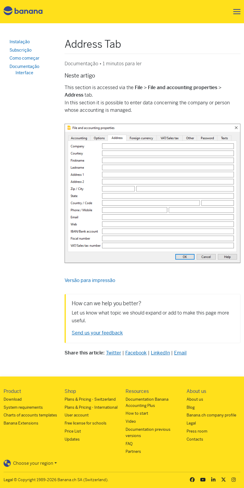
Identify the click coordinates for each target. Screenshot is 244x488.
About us (195, 399)
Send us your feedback (97, 333)
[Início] (23, 12)
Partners (133, 451)
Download (13, 399)
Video (131, 421)
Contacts (195, 439)
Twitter (113, 353)
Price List (73, 431)
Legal (191, 423)
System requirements (23, 407)
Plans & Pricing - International (91, 407)
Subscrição (21, 50)
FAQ (129, 443)
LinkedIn (160, 353)
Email (180, 353)
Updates (72, 439)
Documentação (24, 66)
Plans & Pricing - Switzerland (90, 399)
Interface (24, 72)
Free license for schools (86, 423)
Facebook (136, 353)
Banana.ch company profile (211, 415)
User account (77, 415)
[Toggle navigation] (235, 11)
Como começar (25, 58)
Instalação (20, 41)
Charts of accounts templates (30, 415)
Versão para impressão (90, 280)
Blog (191, 407)
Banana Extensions (21, 423)
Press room (197, 431)
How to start (137, 413)
